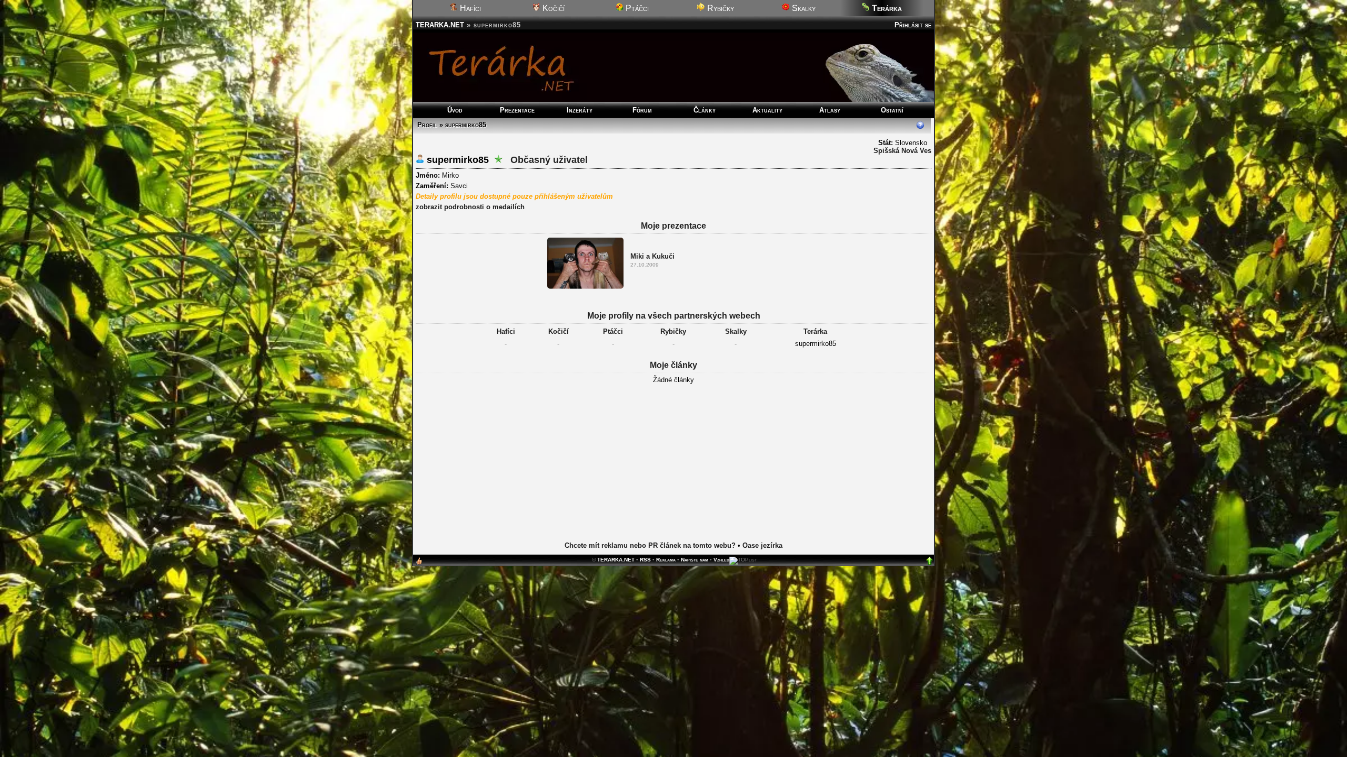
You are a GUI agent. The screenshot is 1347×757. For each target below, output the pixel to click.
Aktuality (767, 110)
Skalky (803, 8)
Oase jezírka (762, 545)
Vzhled (721, 559)
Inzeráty (579, 110)
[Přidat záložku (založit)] (419, 563)
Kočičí (552, 8)
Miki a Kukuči (652, 256)
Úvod (455, 110)
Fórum (642, 110)
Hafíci (469, 8)
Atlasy (829, 110)
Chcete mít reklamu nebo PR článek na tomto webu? (650, 545)
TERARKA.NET (440, 25)
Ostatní (892, 110)
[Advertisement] (673, 470)
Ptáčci (636, 8)
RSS (645, 559)
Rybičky (719, 8)
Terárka (815, 331)
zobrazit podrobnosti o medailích (470, 207)
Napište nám (694, 559)
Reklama (666, 559)
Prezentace (517, 110)
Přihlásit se (912, 25)
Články (704, 110)
